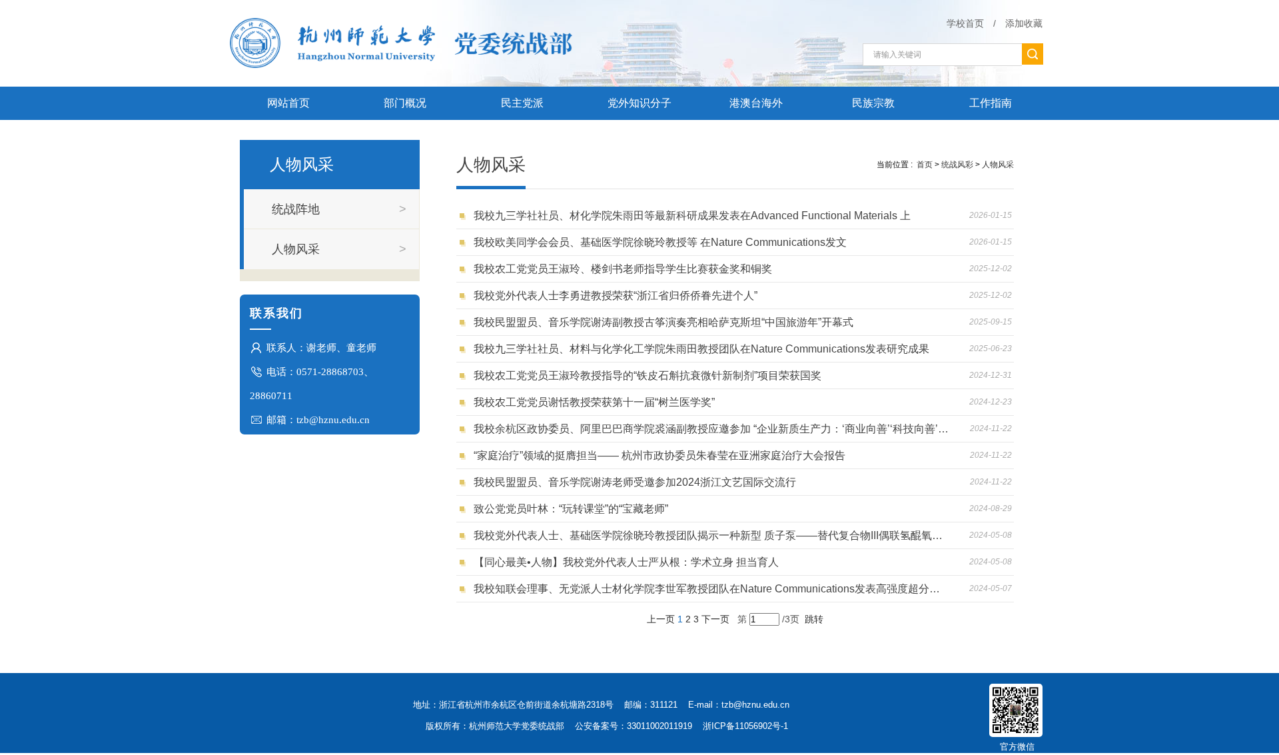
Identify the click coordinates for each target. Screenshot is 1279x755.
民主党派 (522, 103)
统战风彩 (957, 164)
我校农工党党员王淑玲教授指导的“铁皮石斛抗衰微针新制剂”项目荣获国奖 (647, 375)
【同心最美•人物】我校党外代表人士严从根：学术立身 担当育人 (626, 562)
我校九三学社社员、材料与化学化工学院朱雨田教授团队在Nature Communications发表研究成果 (701, 349)
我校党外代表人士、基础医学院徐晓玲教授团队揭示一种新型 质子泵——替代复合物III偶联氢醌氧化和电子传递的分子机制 (711, 535)
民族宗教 (873, 103)
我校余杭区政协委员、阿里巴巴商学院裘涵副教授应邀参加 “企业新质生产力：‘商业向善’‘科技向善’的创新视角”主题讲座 (711, 428)
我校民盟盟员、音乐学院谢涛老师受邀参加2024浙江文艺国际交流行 (635, 482)
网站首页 (288, 103)
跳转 (814, 619)
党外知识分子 (639, 103)
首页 (925, 164)
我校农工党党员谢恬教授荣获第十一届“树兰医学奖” (594, 402)
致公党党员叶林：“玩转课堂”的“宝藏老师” (571, 508)
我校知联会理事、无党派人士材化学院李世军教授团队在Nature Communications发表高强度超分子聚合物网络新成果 (711, 588)
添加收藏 (1024, 23)
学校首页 (965, 23)
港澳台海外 (756, 103)
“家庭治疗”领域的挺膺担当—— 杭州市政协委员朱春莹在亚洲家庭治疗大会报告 (659, 455)
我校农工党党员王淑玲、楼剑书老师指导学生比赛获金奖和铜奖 (623, 269)
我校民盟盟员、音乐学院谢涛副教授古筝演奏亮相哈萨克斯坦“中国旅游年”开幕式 (663, 322)
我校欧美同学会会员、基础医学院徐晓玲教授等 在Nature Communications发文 (660, 242)
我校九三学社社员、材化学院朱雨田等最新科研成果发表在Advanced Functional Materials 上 (692, 215)
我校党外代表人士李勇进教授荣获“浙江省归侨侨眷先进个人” (615, 295)
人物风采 (998, 164)
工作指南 (990, 103)
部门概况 (405, 103)
